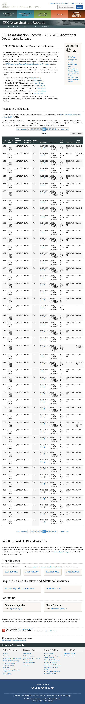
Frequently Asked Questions (19, 588)
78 (38, 129)
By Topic (5, 653)
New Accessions (69, 656)
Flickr (52, 688)
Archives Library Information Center (11, 670)
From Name (78, 141)
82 (50, 129)
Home (5, 27)
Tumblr (42, 688)
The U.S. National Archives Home (21, 5)
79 (41, 129)
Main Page (72, 57)
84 (56, 129)
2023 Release (31, 571)
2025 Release (11, 571)
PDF (41, 148)
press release (35, 78)
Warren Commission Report (72, 64)
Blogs (49, 688)
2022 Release (52, 571)
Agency (35, 140)
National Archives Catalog (11, 661)
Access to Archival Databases (8, 666)
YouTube (46, 688)
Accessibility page (51, 631)
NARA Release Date (18, 140)
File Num (61, 141)
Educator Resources (42, 14)
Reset (80, 134)
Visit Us (60, 14)
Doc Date (43, 142)
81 (47, 129)
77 (35, 129)
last (67, 129)
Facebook (32, 688)
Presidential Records (9, 663)
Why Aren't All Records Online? (51, 668)
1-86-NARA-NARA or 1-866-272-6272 (42, 701)
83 (53, 129)
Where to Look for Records (52, 665)
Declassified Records (50, 662)
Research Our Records (8, 14)
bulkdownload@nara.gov (61, 552)
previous (24, 129)
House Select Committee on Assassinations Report (73, 72)
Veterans (26, 665)
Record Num (10, 141)
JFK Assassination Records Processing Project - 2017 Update (27, 64)
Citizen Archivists (55, 3)
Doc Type (52, 142)
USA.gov (68, 696)
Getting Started (48, 653)
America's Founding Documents (76, 14)
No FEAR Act (61, 696)
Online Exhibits (7, 674)
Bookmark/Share (68, 3)
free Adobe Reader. (25, 629)
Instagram (39, 688)
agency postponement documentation (47, 567)
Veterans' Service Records (25, 14)
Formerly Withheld (27, 141)
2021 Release (72, 571)
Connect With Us (42, 684)
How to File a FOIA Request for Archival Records (52, 672)
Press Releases (53, 588)
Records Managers (29, 662)
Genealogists (27, 653)
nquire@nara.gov (16, 609)
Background (72, 60)
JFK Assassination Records (32, 27)
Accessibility (25, 696)
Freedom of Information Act (48, 696)
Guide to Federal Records (52, 660)
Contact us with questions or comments (14, 640)
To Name (69, 142)
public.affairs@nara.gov (58, 609)
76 (32, 129)
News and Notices (69, 653)
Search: (44, 133)
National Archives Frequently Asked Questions (53, 656)
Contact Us (79, 3)
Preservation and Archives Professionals (31, 659)
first (17, 129)
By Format (6, 656)
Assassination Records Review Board (73, 79)
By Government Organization (12, 658)
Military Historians (28, 656)
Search (79, 7)
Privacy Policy (34, 696)
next (62, 129)
